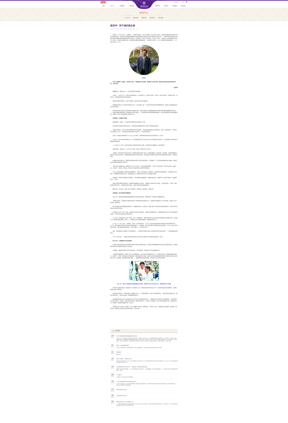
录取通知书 (119, 352)
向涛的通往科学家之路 (121, 389)
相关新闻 (117, 330)
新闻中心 (112, 5)
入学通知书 (119, 374)
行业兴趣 (160, 17)
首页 (104, 5)
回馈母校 (132, 5)
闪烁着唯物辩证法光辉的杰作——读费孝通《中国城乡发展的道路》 (132, 366)
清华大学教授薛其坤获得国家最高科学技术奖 (126, 336)
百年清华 (166, 5)
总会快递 (127, 17)
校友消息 (135, 17)
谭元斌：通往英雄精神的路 (122, 345)
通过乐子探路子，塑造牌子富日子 (124, 358)
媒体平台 (157, 5)
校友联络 (122, 5)
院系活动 (152, 17)
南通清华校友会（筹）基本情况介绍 (124, 401)
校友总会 (183, 5)
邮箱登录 (103, 2)
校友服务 (174, 5)
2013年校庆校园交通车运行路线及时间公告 (126, 381)
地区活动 (144, 17)
